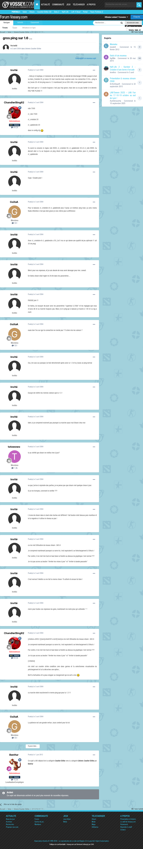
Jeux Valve (67, 819)
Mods (65, 822)
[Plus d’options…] (94, 70)
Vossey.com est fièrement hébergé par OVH (80, 844)
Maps (93, 825)
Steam (32, 12)
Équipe (15, 28)
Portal (85, 12)
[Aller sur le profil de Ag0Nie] (106, 57)
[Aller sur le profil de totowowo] (14, 456)
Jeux (68, 5)
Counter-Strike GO (44, 12)
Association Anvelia (41, 841)
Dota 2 (56, 12)
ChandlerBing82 (14, 102)
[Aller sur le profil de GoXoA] (14, 211)
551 (15, 223)
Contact (123, 830)
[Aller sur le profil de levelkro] (106, 68)
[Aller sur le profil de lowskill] (106, 46)
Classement (35, 23)
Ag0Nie (112, 58)
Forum (37, 819)
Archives (9, 822)
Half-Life (65, 12)
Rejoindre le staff (126, 827)
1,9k (16, 468)
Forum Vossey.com (13, 17)
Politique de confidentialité (57, 844)
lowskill (113, 47)
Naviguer (6, 23)
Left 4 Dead (75, 12)
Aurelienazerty (115, 101)
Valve (25, 12)
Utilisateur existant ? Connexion (116, 17)
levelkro (113, 73)
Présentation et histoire (128, 819)
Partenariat (124, 825)
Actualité (45, 5)
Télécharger (79, 5)
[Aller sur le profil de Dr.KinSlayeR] (106, 80)
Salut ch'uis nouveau (118, 56)
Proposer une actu (12, 827)
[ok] (139, 4)
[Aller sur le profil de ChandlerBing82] (14, 112)
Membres (38, 825)
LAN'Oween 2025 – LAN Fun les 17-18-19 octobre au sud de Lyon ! (123, 96)
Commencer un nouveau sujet (85, 59)
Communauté (58, 5)
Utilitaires (95, 827)
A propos (91, 5)
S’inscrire (137, 17)
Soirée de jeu (39, 822)
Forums (5, 28)
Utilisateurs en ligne (29, 28)
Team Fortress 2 (96, 12)
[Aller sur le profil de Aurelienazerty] (106, 94)
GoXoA (14, 201)
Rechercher (10, 825)
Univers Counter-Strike (33, 49)
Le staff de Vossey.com (128, 822)
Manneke (113, 45)
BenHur (14, 754)
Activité (20, 23)
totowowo (14, 446)
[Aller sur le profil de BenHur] (14, 764)
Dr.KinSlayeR (115, 84)
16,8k (15, 780)
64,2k (15, 128)
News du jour (10, 819)
